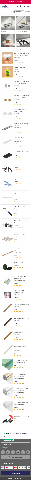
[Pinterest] (13, 452)
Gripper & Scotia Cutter (20, 179)
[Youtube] (18, 452)
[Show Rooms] (20, 6)
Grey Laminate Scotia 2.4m (21, 304)
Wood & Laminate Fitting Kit (21, 416)
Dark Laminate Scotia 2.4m (21, 318)
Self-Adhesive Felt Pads (20, 234)
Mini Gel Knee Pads (19, 262)
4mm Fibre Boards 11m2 (20, 360)
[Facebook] (3, 452)
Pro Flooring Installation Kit (21, 165)
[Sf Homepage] (5, 6)
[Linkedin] (28, 452)
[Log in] (24, 6)
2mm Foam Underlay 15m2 (21, 402)
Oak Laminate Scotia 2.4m (21, 332)
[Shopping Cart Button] (28, 6)
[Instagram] (23, 452)
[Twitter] (8, 452)
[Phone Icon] (16, 6)
